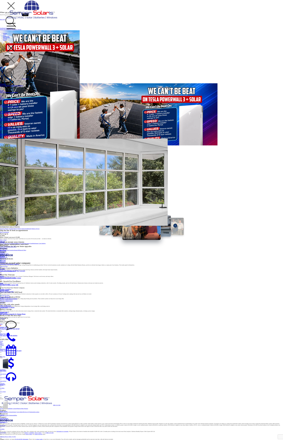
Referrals (5, 39)
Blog (6, 246)
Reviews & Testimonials (11, 243)
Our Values (2, 243)
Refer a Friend (3, 250)
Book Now (2, 19)
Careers (6, 253)
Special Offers (22, 250)
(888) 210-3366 (3, 257)
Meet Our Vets (6, 37)
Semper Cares (6, 36)
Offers (4, 34)
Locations (2, 246)
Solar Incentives (10, 250)
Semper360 (16, 250)
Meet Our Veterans (21, 243)
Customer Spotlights (30, 243)
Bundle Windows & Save (34, 228)
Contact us (2, 253)
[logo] (31, 19)
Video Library (10, 246)
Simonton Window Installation (7, 228)
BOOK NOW (25, 78)
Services (5, 33)
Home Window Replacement (21, 228)
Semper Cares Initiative (40, 243)
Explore (5, 40)
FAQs (14, 246)
